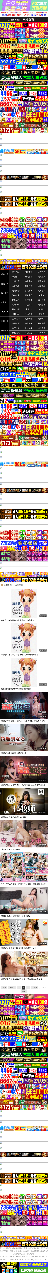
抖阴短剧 (28, 333)
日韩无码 (41, 333)
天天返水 (41, 305)
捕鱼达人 (16, 300)
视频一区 (4, 274)
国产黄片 (16, 319)
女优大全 (28, 314)
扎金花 (28, 305)
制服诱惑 (41, 323)
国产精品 (16, 272)
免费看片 (4, 330)
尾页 (23, 991)
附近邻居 (16, 291)
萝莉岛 (41, 314)
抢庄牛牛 (28, 300)
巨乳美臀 (41, 281)
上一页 (12, 988)
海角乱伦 (28, 323)
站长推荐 (4, 293)
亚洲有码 (16, 277)
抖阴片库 (4, 321)
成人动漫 (41, 277)
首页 (4, 988)
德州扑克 (41, 300)
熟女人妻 (28, 319)
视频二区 (4, 284)
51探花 (42, 309)
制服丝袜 (28, 286)
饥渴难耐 (28, 291)
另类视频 (41, 286)
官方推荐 (4, 302)
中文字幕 (28, 281)
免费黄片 (41, 319)
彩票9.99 (15, 305)
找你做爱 (41, 291)
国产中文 (16, 328)
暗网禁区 (16, 323)
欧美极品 (28, 277)
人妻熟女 (16, 286)
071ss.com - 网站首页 (21, 19)
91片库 (16, 314)
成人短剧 (41, 328)
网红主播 (28, 272)
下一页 (34, 988)
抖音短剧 (16, 309)
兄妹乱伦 (28, 328)
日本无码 (41, 272)
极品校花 (16, 333)
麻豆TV (29, 309)
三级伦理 (16, 281)
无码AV (5, 312)
